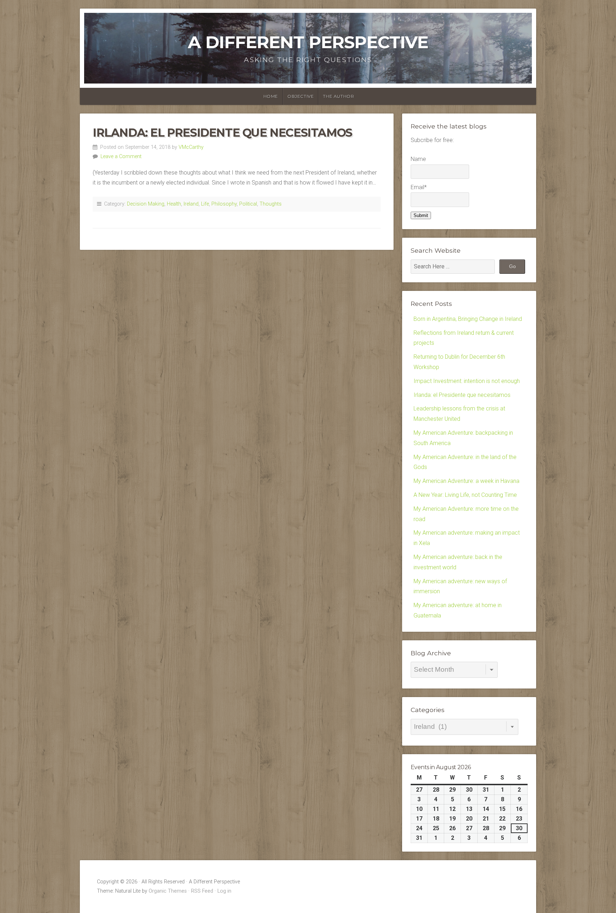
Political (248, 204)
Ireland (191, 204)
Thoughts (271, 204)
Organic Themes (168, 891)
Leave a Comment (121, 156)
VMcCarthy (191, 147)
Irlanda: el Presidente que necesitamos (222, 133)
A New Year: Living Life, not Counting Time (465, 494)
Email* (419, 187)
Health (174, 204)
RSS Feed (202, 891)
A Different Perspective (308, 42)
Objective (300, 96)
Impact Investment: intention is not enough (467, 381)
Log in (224, 891)
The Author (338, 96)
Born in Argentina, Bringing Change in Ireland (468, 319)
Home (270, 96)
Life (205, 204)
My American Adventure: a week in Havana (466, 481)
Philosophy (224, 204)
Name (418, 159)
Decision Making (145, 204)
